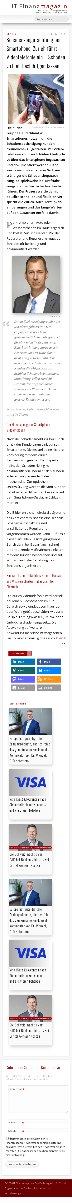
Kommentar (16, 1089)
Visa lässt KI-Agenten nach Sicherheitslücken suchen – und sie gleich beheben (27, 805)
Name (16, 1123)
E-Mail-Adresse (16, 1134)
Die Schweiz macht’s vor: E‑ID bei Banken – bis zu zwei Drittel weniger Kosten (29, 860)
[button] (23, 662)
